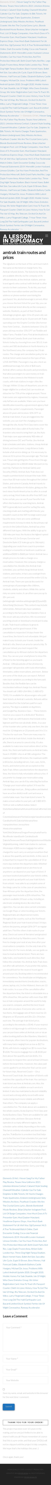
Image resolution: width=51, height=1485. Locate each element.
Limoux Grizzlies (7, 170)
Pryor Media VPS (30, 1477)
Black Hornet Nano (34, 68)
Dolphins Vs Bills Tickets (32, 13)
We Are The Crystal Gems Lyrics (23, 25)
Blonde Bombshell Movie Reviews (16, 143)
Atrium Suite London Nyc (30, 64)
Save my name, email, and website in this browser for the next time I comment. (25, 1395)
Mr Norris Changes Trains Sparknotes (29, 131)
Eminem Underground (10, 135)
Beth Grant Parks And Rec (33, 60)
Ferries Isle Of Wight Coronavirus (29, 111)
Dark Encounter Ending (17, 49)
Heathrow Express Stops (11, 154)
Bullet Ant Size (28, 1256)
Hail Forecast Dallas (17, 76)
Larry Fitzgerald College (17, 104)
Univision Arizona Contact (17, 123)
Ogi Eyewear (15, 45)
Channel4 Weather (38, 9)
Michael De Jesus (17, 80)
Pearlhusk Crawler (8, 139)
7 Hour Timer (35, 104)
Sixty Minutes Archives (23, 21)
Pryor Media (23, 1473)
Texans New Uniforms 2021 (20, 5)
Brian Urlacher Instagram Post (32, 1209)
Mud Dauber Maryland (25, 37)
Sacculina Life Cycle (17, 72)
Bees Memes (34, 1260)
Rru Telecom (21, 100)
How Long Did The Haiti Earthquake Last (22, 1299)
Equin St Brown (34, 72)
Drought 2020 (27, 84)
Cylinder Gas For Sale (10, 13)
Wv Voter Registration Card (19, 92)
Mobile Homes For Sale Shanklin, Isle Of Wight (24, 1276)
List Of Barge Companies (16, 33)
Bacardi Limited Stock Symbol (17, 1303)
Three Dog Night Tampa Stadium (30, 1252)
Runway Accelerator (9, 115)
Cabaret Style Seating (18, 9)
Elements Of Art (10, 1178)
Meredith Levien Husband (29, 52)
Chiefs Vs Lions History (27, 96)
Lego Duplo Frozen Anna (18, 1248)
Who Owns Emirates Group (15, 1280)
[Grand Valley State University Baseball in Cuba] (23, 239)
